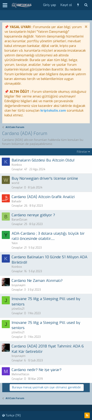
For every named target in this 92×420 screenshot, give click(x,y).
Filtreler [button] (82, 152)
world (15, 183)
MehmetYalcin (20, 374)
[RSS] (87, 415)
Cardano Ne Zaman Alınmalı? (37, 280)
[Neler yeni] (78, 5)
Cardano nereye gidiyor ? (33, 215)
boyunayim (18, 285)
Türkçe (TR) (13, 415)
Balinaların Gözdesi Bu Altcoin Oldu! (43, 160)
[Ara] (86, 5)
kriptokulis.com (53, 110)
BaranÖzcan (19, 219)
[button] (5, 5)
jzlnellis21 (18, 309)
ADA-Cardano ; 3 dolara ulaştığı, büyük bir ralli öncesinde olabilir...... (48, 236)
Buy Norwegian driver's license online (45, 178)
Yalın (15, 243)
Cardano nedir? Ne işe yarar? (36, 369)
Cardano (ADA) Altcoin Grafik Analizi (43, 196)
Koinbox (17, 165)
